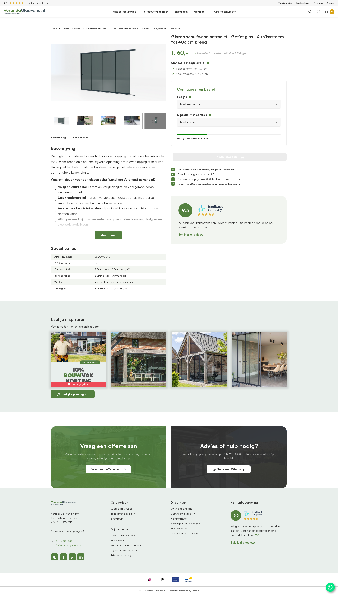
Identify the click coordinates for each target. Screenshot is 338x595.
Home (54, 28)
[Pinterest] (72, 556)
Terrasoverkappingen (155, 11)
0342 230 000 (231, 454)
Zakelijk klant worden (123, 535)
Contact (330, 3)
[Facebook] (63, 556)
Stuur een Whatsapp (231, 469)
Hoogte (182, 97)
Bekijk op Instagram (75, 394)
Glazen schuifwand (124, 11)
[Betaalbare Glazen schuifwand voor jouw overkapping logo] (24, 11)
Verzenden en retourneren (126, 545)
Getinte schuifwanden (96, 28)
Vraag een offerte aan (106, 469)
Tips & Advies (285, 3)
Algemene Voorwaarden (124, 550)
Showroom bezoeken (183, 513)
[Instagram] (54, 556)
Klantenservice (179, 528)
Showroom (181, 11)
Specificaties (80, 137)
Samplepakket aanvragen (185, 523)
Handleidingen (303, 3)
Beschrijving (58, 137)
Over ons (318, 3)
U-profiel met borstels (192, 115)
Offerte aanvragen (225, 11)
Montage (199, 11)
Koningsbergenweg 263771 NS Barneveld (64, 519)
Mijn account (118, 540)
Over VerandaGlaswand (184, 533)
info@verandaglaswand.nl (69, 545)
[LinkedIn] (80, 556)
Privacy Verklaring (121, 555)
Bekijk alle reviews (190, 234)
